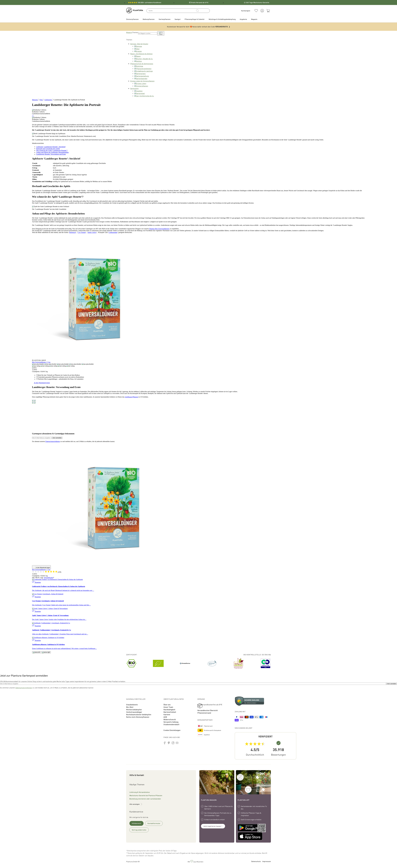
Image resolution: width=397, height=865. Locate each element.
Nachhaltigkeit (169, 709)
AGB (165, 717)
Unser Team (168, 707)
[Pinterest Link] (169, 743)
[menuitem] (132, 19)
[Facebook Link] (164, 743)
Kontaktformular (154, 823)
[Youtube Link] (177, 743)
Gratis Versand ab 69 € (199, 2)
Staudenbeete (132, 704)
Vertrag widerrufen (139, 830)
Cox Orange (82, 232)
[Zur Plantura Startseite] (134, 12)
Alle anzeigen (134, 804)
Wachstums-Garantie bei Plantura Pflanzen (145, 795)
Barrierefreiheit (169, 712)
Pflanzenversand (204, 713)
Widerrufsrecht (169, 719)
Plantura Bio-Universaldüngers (159, 229)
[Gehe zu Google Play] (245, 828)
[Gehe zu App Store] (245, 836)
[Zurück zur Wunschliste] (256, 11)
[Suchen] (197, 10)
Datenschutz (256, 861)
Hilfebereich (136, 823)
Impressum (266, 861)
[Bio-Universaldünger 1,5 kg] (94, 358)
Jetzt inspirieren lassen (212, 826)
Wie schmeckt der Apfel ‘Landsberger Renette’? (52, 150)
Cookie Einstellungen (171, 730)
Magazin (129, 32)
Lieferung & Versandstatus (139, 792)
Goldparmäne (113, 232)
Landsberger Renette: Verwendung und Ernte (51, 154)
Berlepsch (72, 232)
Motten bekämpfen (134, 709)
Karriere (166, 714)
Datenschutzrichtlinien (52, 441)
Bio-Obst (129, 707)
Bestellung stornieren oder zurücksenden (145, 799)
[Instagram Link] (173, 743)
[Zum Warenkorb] (268, 11)
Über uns (167, 704)
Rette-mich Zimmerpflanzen (137, 717)
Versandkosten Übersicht (207, 710)
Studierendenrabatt (171, 724)
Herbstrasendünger (134, 712)
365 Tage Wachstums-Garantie (257, 2)
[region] (198, 663)
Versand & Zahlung (170, 722)
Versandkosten (48, 577)
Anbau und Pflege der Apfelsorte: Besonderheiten (52, 152)
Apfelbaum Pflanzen (131, 397)
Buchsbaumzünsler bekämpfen (138, 714)
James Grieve (92, 232)
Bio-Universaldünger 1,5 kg (41, 362)
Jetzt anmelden (57, 438)
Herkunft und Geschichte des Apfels (48, 149)
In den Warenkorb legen (42, 383)
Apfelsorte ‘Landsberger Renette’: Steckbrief (50, 147)
